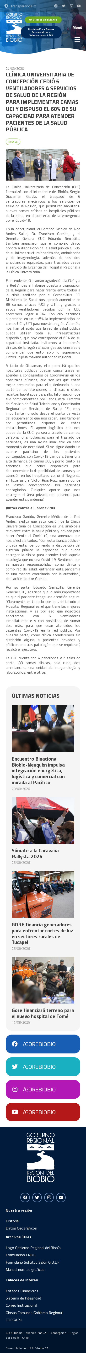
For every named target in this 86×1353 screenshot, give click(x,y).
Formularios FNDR (21, 1255)
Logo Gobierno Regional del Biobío (33, 1248)
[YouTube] (78, 6)
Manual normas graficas (25, 1269)
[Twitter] (63, 6)
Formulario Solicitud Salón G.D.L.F (32, 1262)
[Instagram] (71, 6)
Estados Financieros (22, 1291)
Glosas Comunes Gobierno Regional (34, 1312)
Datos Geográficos (21, 1228)
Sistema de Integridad (23, 1298)
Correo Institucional (21, 1305)
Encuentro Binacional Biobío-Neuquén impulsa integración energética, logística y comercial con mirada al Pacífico (38, 770)
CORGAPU (14, 1320)
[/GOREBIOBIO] (17, 1044)
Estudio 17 (41, 1348)
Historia (12, 1221)
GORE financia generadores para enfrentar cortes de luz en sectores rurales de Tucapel (42, 933)
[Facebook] (56, 6)
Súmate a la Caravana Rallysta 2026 (35, 853)
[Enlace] (14, 27)
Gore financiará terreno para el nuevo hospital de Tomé (43, 1013)
